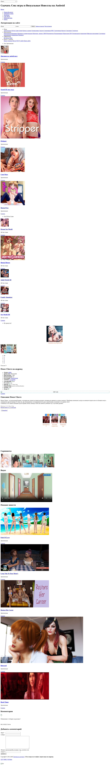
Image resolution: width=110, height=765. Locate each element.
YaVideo (10, 759)
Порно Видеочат (8, 12)
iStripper (4, 141)
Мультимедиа (50, 33)
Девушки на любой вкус (9, 56)
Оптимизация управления (79, 33)
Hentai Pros (4, 208)
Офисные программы (93, 33)
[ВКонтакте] (46, 415)
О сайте (21, 40)
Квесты (63, 30)
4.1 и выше (12, 379)
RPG (52, 30)
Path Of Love (5, 537)
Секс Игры (7, 16)
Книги (5, 40)
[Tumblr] (55, 415)
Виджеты (6, 38)
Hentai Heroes (5, 262)
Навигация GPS (67, 33)
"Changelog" (4, 410)
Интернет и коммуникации (25, 33)
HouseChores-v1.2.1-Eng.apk (8, 407)
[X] (53, 415)
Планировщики (58, 33)
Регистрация (48, 26)
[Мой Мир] (50, 415)
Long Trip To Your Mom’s (9, 573)
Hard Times (5, 702)
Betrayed (4, 666)
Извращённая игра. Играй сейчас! (55, 343)
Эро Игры (6, 15)
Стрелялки (69, 30)
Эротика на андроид (18, 756)
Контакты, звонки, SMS (39, 33)
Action (20, 30)
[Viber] (57, 415)
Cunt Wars (4, 174)
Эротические (7, 30)
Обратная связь (8, 18)
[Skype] (62, 415)
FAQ (17, 40)
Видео (14, 40)
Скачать (3, 62)
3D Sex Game (15, 30)
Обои (10, 38)
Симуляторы (57, 30)
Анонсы (10, 40)
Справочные (14, 35)
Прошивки (14, 33)
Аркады (41, 30)
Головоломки (35, 30)
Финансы (21, 35)
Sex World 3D (5, 314)
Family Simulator (6, 297)
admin (9, 372)
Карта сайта (27, 40)
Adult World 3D (6, 280)
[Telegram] (64, 415)
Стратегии (75, 30)
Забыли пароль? (40, 26)
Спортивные (47, 30)
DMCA (5, 759)
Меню (2, 9)
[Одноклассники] (48, 415)
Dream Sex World (6, 229)
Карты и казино (27, 30)
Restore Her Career (7, 610)
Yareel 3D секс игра (7, 89)
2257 (2, 759)
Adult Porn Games (8, 13)
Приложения (7, 33)
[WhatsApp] (59, 415)
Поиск (5, 19)
